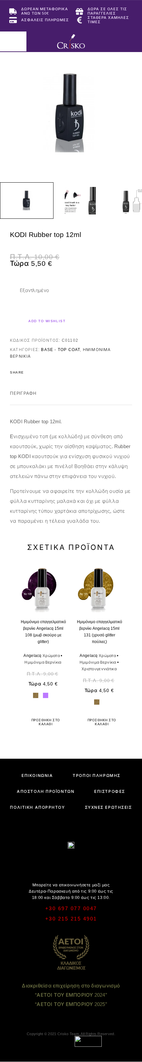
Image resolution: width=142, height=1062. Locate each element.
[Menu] (13, 41)
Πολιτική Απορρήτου (37, 807)
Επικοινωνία (37, 775)
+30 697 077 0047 (71, 908)
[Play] (26, 200)
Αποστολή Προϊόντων (45, 791)
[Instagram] (58, 862)
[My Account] (111, 41)
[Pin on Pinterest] (57, 373)
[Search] (100, 41)
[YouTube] (84, 862)
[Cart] (132, 41)
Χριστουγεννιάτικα (99, 669)
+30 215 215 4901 (71, 918)
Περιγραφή (23, 393)
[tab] (23, 397)
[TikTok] (96, 862)
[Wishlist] (121, 41)
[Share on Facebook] (31, 373)
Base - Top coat (60, 349)
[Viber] (71, 862)
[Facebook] (45, 862)
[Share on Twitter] (39, 373)
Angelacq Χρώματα (41, 656)
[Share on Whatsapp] (65, 373)
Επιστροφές (109, 791)
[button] (43, 722)
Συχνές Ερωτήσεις (108, 807)
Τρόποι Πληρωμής (96, 775)
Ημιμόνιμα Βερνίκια (42, 662)
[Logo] (71, 41)
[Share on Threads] (48, 373)
